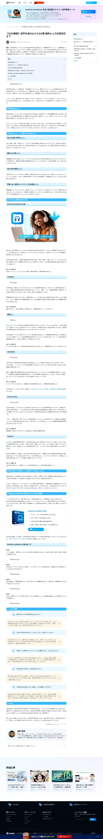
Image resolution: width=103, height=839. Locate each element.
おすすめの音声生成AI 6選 (15, 68)
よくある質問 (11, 76)
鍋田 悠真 (13, 42)
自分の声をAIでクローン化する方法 (18, 539)
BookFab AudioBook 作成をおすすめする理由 (20, 73)
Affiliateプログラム (47, 818)
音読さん (8, 325)
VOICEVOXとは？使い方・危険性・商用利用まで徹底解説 (46, 389)
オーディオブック (15, 26)
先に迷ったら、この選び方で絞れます (18, 65)
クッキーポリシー (69, 833)
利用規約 (35, 833)
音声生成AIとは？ (13, 62)
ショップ (8, 816)
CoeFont (8, 442)
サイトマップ (78, 833)
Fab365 (8, 818)
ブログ (26, 823)
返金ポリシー (61, 833)
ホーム (7, 26)
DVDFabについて (47, 814)
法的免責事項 (20, 833)
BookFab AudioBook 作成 (37, 511)
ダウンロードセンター (11, 814)
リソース (27, 816)
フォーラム (27, 821)
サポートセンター (29, 814)
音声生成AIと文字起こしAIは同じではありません (21, 70)
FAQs (30, 2)
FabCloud (8, 821)
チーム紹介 (45, 816)
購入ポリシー (53, 833)
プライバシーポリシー (43, 833)
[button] (91, 3)
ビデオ (26, 818)
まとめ (10, 79)
